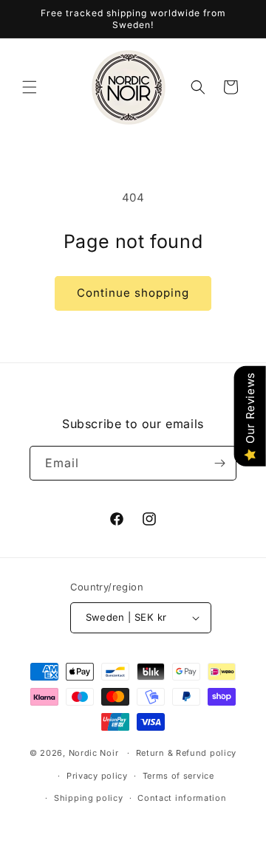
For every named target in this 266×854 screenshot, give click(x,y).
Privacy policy (97, 776)
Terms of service (178, 776)
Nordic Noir (94, 753)
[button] (29, 87)
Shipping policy (88, 798)
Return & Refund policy (186, 753)
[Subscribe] (219, 463)
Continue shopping (133, 293)
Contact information (181, 798)
